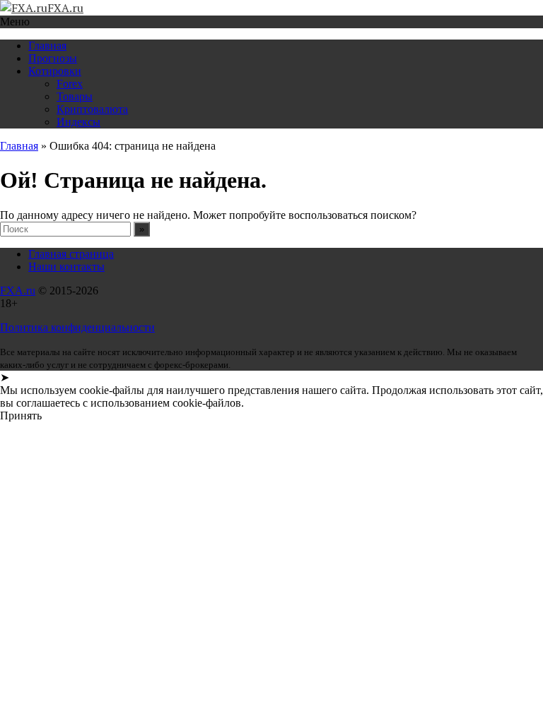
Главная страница (71, 254)
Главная (47, 46)
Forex (70, 84)
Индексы (78, 122)
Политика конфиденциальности (77, 327)
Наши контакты (66, 267)
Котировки (54, 71)
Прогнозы (52, 58)
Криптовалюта (92, 109)
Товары (75, 96)
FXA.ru (17, 291)
